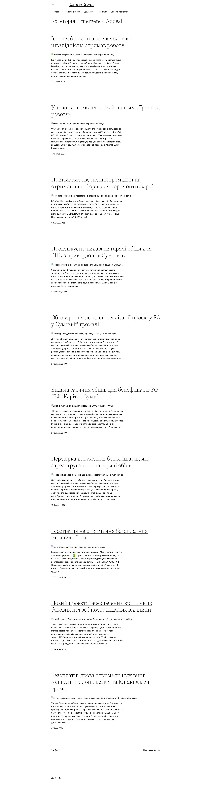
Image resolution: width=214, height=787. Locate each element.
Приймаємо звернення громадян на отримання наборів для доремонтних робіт (104, 183)
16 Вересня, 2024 (58, 505)
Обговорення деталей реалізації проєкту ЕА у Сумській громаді (105, 320)
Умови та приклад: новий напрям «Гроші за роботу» (105, 110)
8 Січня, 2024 (57, 728)
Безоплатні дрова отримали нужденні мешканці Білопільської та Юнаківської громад (100, 682)
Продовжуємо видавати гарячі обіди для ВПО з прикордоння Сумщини (101, 252)
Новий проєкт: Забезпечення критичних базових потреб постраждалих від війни (101, 606)
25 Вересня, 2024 (59, 292)
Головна (56, 12)
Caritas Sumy (81, 4)
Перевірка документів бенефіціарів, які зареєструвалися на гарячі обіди (100, 462)
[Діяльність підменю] (95, 11)
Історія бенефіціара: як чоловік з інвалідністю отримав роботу (91, 41)
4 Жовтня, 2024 (58, 154)
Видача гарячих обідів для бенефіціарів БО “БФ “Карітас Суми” (104, 393)
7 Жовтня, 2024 (58, 82)
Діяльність (89, 12)
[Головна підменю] (61, 11)
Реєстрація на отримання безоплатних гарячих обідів (99, 534)
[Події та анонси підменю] (81, 11)
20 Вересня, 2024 (59, 364)
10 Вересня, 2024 (58, 577)
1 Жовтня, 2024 (58, 223)
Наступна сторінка (153, 750)
